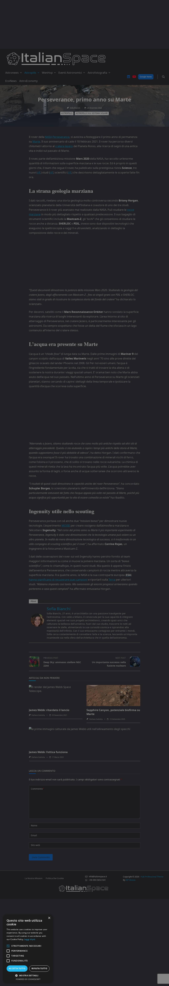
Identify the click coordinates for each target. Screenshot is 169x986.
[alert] (84, 493)
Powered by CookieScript (28, 979)
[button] (28, 975)
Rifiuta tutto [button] (39, 968)
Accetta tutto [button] (17, 968)
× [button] (49, 918)
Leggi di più (29, 939)
